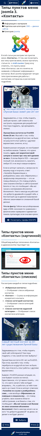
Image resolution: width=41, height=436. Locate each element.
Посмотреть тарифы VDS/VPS (23, 220)
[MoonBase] (13, 433)
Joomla (17, 31)
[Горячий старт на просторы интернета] (24, 2)
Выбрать (22, 420)
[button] (13, 3)
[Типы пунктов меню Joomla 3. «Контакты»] (20, 43)
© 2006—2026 (23, 433)
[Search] (5, 3)
